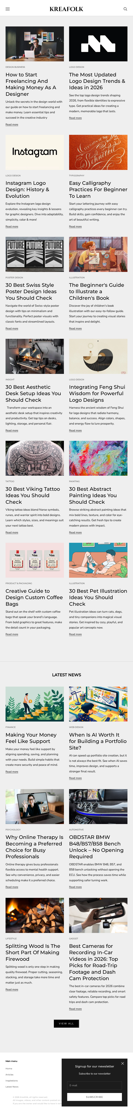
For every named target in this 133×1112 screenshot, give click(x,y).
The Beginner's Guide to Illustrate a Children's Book (96, 291)
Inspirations (12, 1080)
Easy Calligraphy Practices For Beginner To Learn (98, 189)
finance (11, 727)
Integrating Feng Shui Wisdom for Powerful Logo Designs (97, 393)
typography (76, 175)
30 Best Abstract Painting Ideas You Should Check (93, 495)
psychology (13, 829)
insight (10, 379)
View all (66, 1023)
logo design (76, 67)
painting (74, 481)
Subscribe (94, 1097)
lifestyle (11, 938)
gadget (73, 938)
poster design (14, 277)
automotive (76, 829)
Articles (9, 1074)
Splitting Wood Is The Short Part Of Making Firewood (33, 952)
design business (15, 67)
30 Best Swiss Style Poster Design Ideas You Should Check (31, 291)
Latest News (12, 1086)
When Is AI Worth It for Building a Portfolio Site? (98, 741)
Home (9, 1068)
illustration (77, 277)
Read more (12, 124)
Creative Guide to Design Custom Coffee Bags (34, 597)
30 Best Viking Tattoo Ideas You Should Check (33, 495)
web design (76, 727)
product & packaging (19, 583)
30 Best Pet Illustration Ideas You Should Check (98, 597)
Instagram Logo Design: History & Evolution (27, 189)
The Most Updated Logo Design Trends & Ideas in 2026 (97, 81)
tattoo (10, 481)
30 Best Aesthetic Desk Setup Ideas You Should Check (33, 393)
